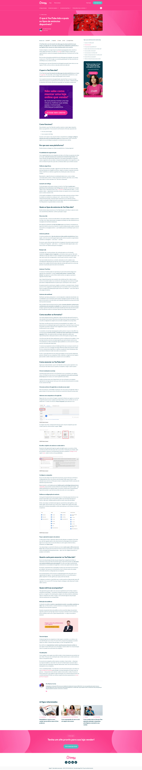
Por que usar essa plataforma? (90, 46)
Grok (64, 40)
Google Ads (42, 74)
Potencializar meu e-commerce (79, 8)
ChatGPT (48, 40)
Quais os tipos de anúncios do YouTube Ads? (93, 48)
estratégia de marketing (46, 670)
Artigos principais (43, 8)
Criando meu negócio (52, 8)
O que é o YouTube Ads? (89, 42)
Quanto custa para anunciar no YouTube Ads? (93, 54)
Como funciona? (88, 44)
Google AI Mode (70, 40)
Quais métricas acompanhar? (90, 56)
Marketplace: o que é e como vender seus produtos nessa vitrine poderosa (48, 721)
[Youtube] (69, 762)
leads (43, 453)
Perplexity (54, 40)
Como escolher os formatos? (90, 50)
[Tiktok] (75, 762)
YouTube (59, 51)
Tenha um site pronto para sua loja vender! (93, 58)
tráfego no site (73, 451)
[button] (101, 8)
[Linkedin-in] (72, 762)
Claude (59, 40)
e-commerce (60, 189)
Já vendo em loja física (65, 8)
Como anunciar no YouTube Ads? (91, 52)
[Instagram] (66, 762)
